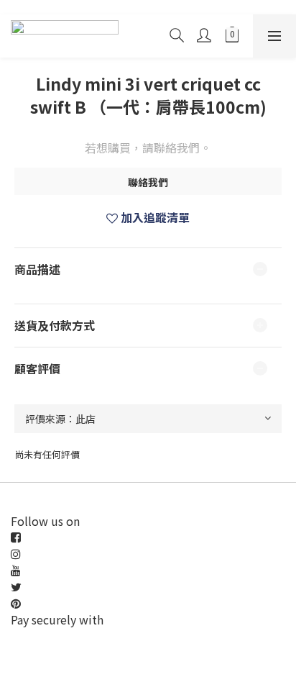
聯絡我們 (148, 182)
